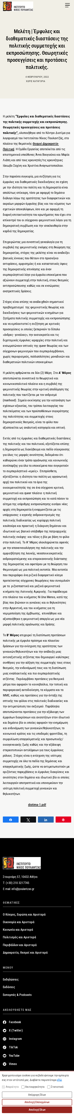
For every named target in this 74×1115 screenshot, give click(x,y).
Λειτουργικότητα (34, 1086)
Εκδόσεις (9, 987)
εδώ (59, 1080)
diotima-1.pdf (37, 804)
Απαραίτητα (12, 1086)
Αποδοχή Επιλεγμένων (37, 1102)
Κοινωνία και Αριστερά (18, 929)
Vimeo (13, 1064)
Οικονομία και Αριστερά (18, 922)
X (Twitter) (16, 1030)
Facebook (15, 1022)
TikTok (13, 1047)
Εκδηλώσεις (11, 979)
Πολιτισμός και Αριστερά (19, 937)
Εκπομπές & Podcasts (17, 995)
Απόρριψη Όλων (37, 1094)
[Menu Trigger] (67, 5)
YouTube (14, 1055)
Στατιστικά (57, 1086)
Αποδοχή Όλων (37, 1109)
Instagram (15, 1039)
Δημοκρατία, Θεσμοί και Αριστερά (25, 952)
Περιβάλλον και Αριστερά (20, 945)
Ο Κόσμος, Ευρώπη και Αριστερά (24, 914)
